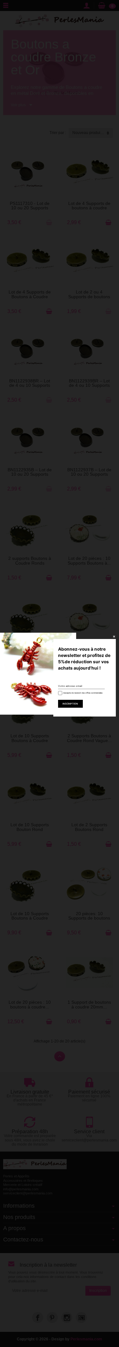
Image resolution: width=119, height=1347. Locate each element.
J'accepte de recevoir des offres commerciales (82, 693)
